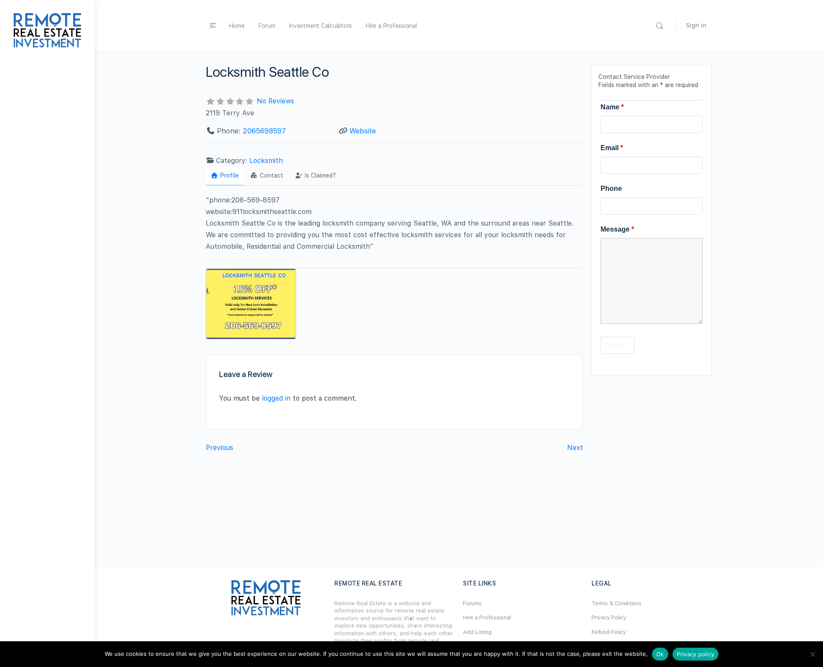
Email (612, 147)
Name (612, 107)
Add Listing (477, 632)
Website (362, 131)
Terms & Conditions (617, 603)
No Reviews (275, 101)
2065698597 (264, 131)
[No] (812, 654)
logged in (276, 398)
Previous (219, 448)
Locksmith (266, 161)
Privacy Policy (609, 617)
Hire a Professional (391, 25)
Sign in (696, 25)
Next (575, 448)
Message (617, 229)
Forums (472, 603)
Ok (660, 654)
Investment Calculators (320, 25)
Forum (267, 25)
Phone (611, 188)
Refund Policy (609, 632)
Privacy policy (696, 654)
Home (237, 25)
